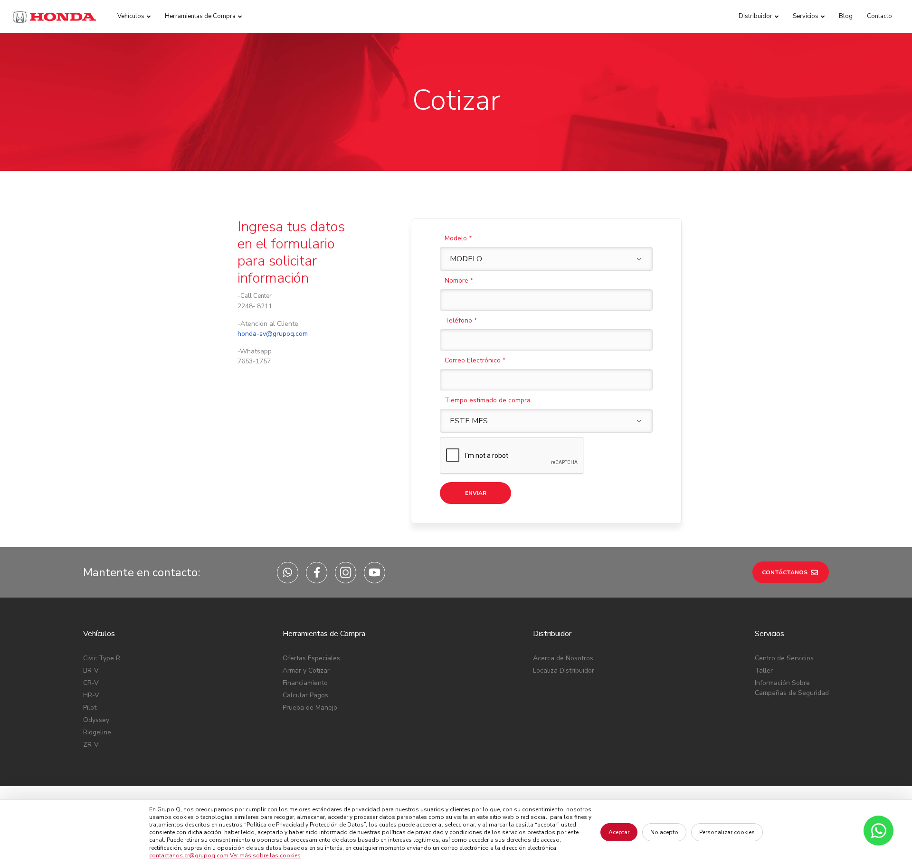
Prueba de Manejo (310, 707)
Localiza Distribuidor (563, 670)
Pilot (89, 707)
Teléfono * (461, 320)
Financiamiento (305, 682)
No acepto (664, 832)
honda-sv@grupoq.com (273, 333)
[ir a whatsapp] (287, 572)
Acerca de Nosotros (563, 658)
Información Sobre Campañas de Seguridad (792, 687)
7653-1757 (254, 361)
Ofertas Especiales (311, 658)
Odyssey (96, 719)
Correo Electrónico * (475, 360)
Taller (764, 670)
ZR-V (91, 744)
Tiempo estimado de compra (488, 400)
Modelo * (458, 238)
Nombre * (459, 280)
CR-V (91, 682)
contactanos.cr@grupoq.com (188, 855)
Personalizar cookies (727, 832)
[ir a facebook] (316, 572)
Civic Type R (101, 658)
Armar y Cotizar (306, 670)
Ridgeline (97, 732)
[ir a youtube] (374, 572)
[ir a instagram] (345, 572)
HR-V (91, 695)
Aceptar (618, 832)
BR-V (91, 670)
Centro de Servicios (784, 658)
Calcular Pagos (305, 695)
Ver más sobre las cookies (265, 855)
